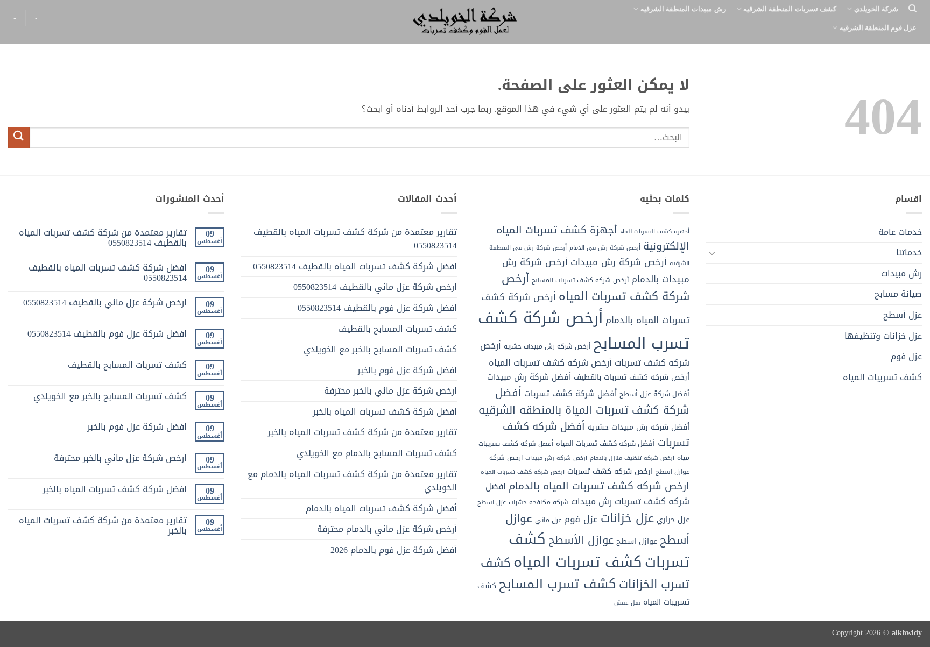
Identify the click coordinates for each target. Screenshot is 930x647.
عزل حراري (673, 520)
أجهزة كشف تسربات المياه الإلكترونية (592, 238)
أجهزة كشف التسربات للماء (654, 231)
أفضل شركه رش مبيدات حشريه (638, 427)
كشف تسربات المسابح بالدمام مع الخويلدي (377, 453)
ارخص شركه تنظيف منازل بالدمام (632, 458)
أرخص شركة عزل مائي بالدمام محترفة (387, 529)
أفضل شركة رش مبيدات (529, 377)
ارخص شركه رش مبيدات (556, 458)
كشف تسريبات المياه (882, 377)
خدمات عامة (900, 232)
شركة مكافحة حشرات (538, 502)
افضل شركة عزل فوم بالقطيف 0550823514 (377, 308)
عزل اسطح (491, 502)
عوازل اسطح (636, 541)
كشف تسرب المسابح (557, 584)
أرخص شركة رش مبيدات (618, 262)
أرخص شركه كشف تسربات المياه (550, 363)
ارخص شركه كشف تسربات (610, 471)
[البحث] (912, 8)
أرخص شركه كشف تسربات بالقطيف (631, 377)
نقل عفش (627, 602)
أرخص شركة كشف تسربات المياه (595, 287)
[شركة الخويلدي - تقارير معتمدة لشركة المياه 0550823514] (465, 22)
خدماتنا (909, 252)
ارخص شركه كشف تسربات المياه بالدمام (599, 486)
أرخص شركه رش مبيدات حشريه (547, 346)
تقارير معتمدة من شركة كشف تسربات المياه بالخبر (362, 432)
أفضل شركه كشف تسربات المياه (605, 443)
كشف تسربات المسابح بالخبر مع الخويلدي (380, 349)
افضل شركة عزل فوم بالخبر (407, 370)
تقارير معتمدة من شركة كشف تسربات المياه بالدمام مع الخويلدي (352, 481)
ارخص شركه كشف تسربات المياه (523, 472)
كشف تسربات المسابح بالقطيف (397, 329)
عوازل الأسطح (581, 540)
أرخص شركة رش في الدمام (604, 247)
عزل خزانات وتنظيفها (883, 336)
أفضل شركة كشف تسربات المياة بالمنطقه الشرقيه (583, 401)
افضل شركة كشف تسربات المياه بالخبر (385, 411)
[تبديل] (712, 252)
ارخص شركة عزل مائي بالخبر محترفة (390, 390)
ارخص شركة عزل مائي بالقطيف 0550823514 (375, 287)
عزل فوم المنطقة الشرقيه (878, 27)
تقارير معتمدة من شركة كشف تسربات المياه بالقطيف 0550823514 (355, 239)
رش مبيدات (901, 273)
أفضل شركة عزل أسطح (654, 394)
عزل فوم (906, 356)
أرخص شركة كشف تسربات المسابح (580, 280)
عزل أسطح (902, 315)
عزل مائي (548, 520)
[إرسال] (19, 137)
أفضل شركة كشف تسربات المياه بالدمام (381, 508)
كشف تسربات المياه (577, 562)
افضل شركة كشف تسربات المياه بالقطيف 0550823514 (355, 266)
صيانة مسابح (898, 294)
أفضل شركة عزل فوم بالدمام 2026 (393, 550)
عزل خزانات (627, 518)
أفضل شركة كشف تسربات (570, 393)
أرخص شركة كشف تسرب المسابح (583, 330)
